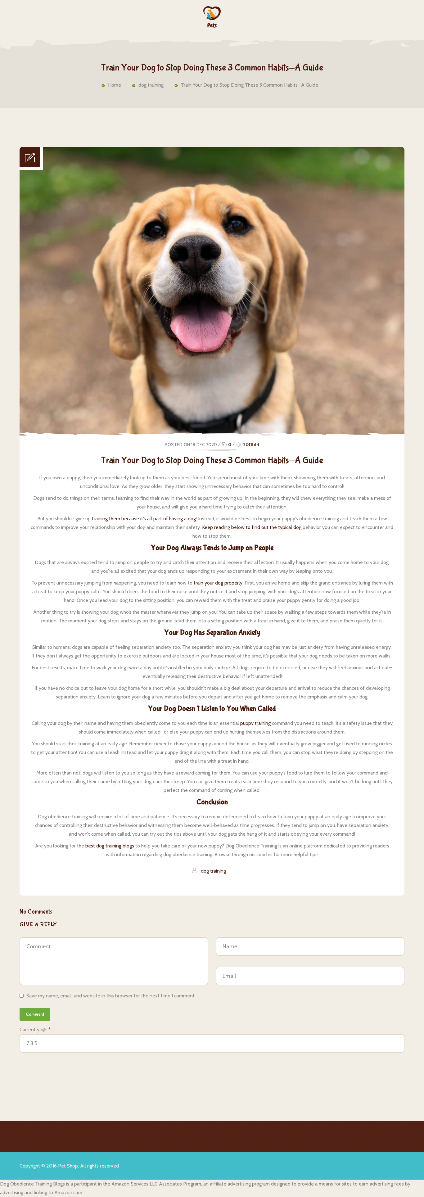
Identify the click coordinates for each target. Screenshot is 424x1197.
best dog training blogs (109, 846)
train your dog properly (218, 583)
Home (114, 85)
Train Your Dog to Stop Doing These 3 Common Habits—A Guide (249, 85)
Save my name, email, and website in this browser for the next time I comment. (111, 996)
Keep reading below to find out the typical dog (251, 527)
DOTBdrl (250, 444)
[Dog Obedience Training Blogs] (212, 17)
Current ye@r (35, 1029)
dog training (151, 85)
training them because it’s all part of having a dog (144, 519)
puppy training (255, 723)
